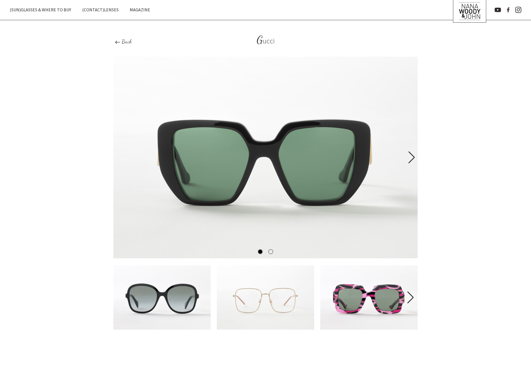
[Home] (469, 10)
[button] (411, 157)
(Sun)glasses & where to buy (40, 9)
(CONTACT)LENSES (100, 9)
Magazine (140, 9)
